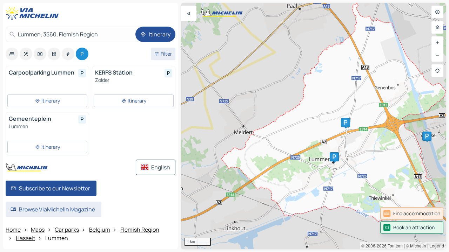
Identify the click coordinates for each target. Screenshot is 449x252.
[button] (345, 122)
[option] (12, 54)
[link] (411, 213)
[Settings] (437, 27)
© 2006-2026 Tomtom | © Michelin (393, 245)
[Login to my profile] (437, 12)
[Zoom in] (437, 42)
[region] (313, 126)
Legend (436, 245)
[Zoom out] (437, 55)
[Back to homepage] (34, 13)
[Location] (437, 70)
